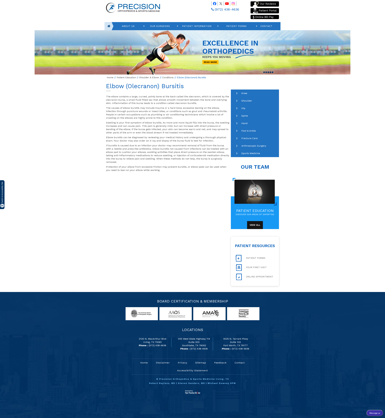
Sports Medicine (250, 153)
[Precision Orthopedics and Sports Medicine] (133, 7)
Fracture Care (249, 138)
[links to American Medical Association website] (209, 313)
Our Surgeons (160, 26)
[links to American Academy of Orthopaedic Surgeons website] (175, 313)
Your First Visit (256, 267)
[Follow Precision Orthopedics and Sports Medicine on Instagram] (231, 3)
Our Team (255, 167)
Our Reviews (268, 3)
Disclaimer (163, 362)
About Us (128, 26)
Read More (210, 62)
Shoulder (246, 100)
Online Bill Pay (264, 16)
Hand (244, 123)
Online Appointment (259, 276)
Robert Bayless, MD (162, 383)
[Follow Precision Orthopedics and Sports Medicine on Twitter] (219, 3)
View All (255, 225)
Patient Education (126, 77)
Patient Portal (268, 10)
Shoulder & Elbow (149, 77)
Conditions (168, 77)
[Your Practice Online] (192, 392)
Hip (243, 108)
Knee (244, 93)
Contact (266, 26)
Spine (244, 115)
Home (110, 77)
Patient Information (197, 26)
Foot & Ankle (248, 130)
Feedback (220, 362)
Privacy (182, 362)
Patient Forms (236, 26)
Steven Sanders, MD (191, 383)
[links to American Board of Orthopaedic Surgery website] (142, 313)
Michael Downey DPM (222, 383)
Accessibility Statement (192, 370)
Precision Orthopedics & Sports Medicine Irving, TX (194, 379)
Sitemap (200, 362)
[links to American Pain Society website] (243, 313)
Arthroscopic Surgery (253, 145)
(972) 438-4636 (227, 9)
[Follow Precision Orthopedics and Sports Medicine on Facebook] (213, 3)
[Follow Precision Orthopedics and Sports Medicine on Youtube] (225, 3)
